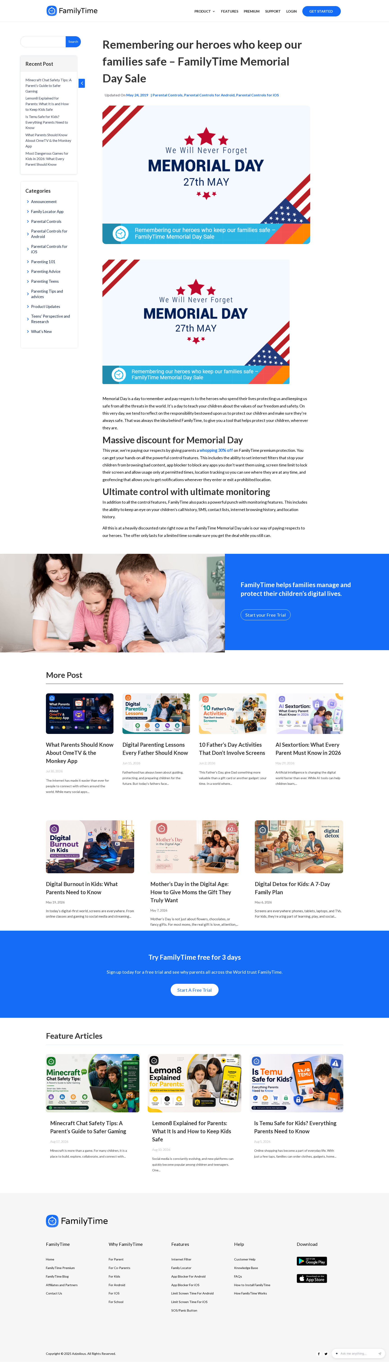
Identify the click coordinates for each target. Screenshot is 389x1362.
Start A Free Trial (194, 990)
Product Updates (45, 306)
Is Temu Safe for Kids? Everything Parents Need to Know (46, 122)
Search (73, 41)
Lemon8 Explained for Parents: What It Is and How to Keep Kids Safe (47, 103)
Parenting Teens (45, 281)
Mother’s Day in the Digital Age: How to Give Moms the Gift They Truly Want (190, 892)
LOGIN (291, 11)
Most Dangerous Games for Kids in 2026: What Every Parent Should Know (46, 159)
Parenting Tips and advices (47, 294)
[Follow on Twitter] (326, 1354)
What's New (41, 331)
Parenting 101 (43, 261)
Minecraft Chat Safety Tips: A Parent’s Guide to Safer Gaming (48, 85)
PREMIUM (252, 11)
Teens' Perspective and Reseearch (50, 319)
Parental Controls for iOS (49, 249)
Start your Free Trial (265, 615)
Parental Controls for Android (49, 234)
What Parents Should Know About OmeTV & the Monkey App (48, 140)
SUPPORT (273, 11)
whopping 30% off (216, 450)
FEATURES (229, 11)
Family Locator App (47, 211)
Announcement (44, 201)
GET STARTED (321, 11)
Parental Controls (46, 221)
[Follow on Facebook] (318, 1354)
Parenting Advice (45, 271)
